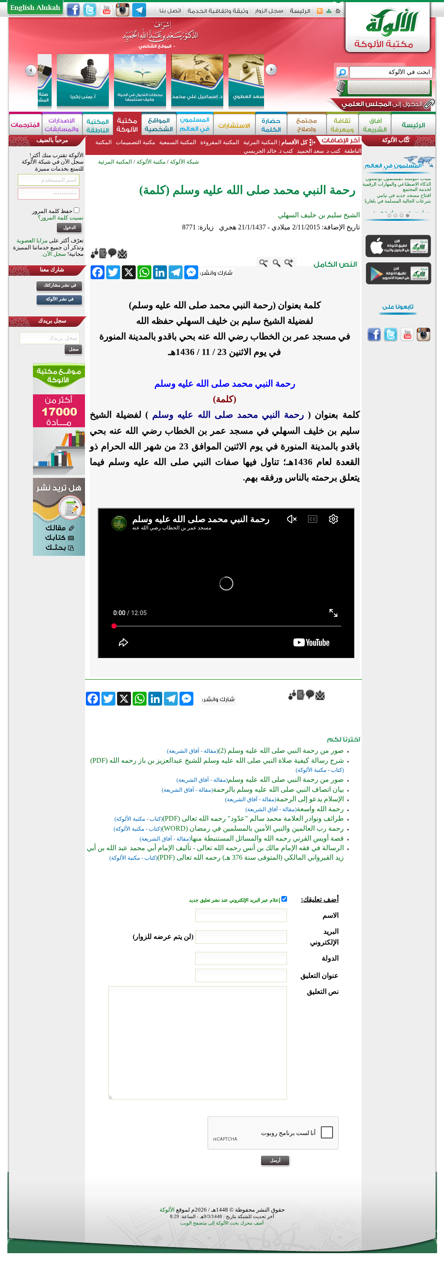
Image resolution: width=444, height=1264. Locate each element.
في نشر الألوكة (60, 299)
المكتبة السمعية (178, 142)
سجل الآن (54, 254)
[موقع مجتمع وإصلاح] (306, 124)
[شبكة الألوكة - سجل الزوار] (269, 13)
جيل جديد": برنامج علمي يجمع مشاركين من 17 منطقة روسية (397, 204)
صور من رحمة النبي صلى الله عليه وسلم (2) (281, 750)
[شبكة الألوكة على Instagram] (123, 10)
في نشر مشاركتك (60, 285)
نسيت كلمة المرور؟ (61, 217)
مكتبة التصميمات (135, 142)
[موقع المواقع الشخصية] (158, 124)
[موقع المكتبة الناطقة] (97, 124)
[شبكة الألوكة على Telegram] (139, 10)
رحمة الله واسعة (320, 809)
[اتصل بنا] (170, 13)
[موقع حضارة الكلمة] (271, 124)
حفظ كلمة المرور (53, 211)
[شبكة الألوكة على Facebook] (73, 10)
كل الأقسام (294, 142)
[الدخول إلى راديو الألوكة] (376, 88)
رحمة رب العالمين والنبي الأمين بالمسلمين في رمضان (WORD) (253, 828)
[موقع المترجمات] (25, 124)
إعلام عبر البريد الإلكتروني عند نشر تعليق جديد (235, 900)
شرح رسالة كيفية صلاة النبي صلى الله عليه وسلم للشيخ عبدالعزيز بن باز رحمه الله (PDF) (217, 760)
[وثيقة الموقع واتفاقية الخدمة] (218, 14)
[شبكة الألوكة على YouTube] (106, 10)
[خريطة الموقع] (328, 13)
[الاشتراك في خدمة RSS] (319, 13)
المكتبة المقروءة (220, 142)
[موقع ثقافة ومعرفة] (342, 124)
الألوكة (167, 1209)
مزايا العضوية (32, 240)
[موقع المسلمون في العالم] (194, 124)
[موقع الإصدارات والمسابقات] (62, 124)
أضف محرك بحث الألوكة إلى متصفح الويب (222, 1223)
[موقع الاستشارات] (234, 124)
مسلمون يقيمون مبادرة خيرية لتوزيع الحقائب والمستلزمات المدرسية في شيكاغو (402, 187)
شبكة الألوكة (184, 161)
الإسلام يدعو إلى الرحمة (310, 799)
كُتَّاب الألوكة (396, 140)
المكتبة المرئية (260, 142)
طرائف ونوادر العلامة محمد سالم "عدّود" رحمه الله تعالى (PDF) (253, 818)
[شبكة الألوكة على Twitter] (90, 10)
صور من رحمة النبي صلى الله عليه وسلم (286, 779)
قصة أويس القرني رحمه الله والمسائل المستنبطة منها (267, 838)
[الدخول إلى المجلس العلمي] (381, 105)
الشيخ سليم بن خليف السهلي (319, 215)
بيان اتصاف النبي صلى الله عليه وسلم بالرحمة (278, 789)
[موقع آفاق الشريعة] (375, 124)
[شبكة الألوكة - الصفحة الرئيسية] (300, 14)
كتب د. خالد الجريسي (268, 151)
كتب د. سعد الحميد (319, 151)
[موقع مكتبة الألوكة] (127, 124)
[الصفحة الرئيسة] (338, 13)
